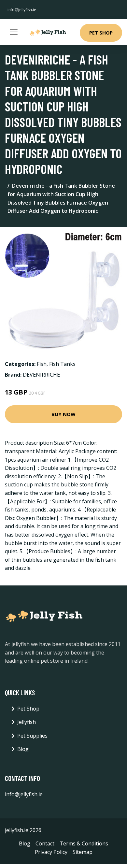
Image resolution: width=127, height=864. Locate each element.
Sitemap (82, 852)
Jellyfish (26, 722)
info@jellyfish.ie (21, 9)
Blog (23, 749)
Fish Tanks (62, 363)
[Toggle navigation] (13, 32)
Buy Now (63, 414)
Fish (42, 363)
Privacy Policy (51, 852)
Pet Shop (101, 32)
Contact (44, 843)
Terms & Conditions (84, 843)
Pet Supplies (32, 735)
